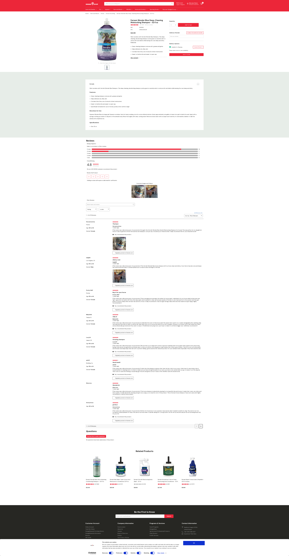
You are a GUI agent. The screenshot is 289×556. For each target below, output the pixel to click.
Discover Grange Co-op (169, 9)
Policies (120, 535)
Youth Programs (154, 527)
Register (183, 4)
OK (194, 543)
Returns (87, 535)
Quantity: (172, 21)
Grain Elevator (153, 533)
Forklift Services (154, 535)
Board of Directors (123, 533)
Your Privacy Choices (123, 537)
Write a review (149, 24)
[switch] (126, 553)
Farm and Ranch (117, 9)
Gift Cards (88, 537)
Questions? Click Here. (190, 534)
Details (92, 84)
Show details (160, 553)
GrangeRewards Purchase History (94, 531)
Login (177, 4)
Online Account (89, 527)
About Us (120, 529)
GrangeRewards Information (93, 533)
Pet (100, 9)
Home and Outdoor (140, 9)
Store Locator (121, 527)
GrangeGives (153, 529)
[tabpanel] (97, 474)
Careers (120, 531)
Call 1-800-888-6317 (190, 532)
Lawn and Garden (90, 9)
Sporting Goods (154, 9)
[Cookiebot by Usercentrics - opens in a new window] (92, 553)
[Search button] (172, 3)
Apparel (107, 9)
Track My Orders (90, 529)
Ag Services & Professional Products (160, 531)
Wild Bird (128, 9)
